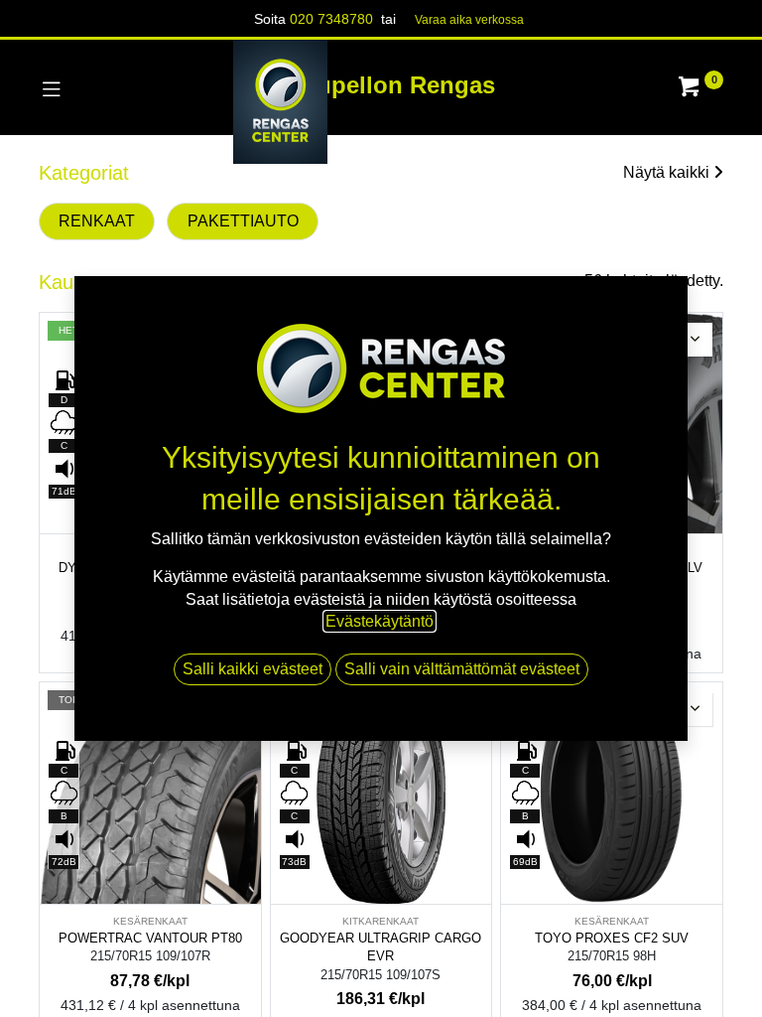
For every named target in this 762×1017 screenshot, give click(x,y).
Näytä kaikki (666, 172)
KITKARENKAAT (380, 921)
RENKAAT (97, 221)
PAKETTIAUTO (243, 221)
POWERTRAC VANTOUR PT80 (150, 938)
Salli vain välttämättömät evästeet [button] (461, 668)
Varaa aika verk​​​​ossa (469, 20)
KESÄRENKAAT (150, 921)
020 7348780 (331, 19)
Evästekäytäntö (379, 621)
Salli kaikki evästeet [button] (252, 668)
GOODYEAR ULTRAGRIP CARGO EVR (380, 947)
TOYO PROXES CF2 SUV (612, 938)
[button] (695, 340)
